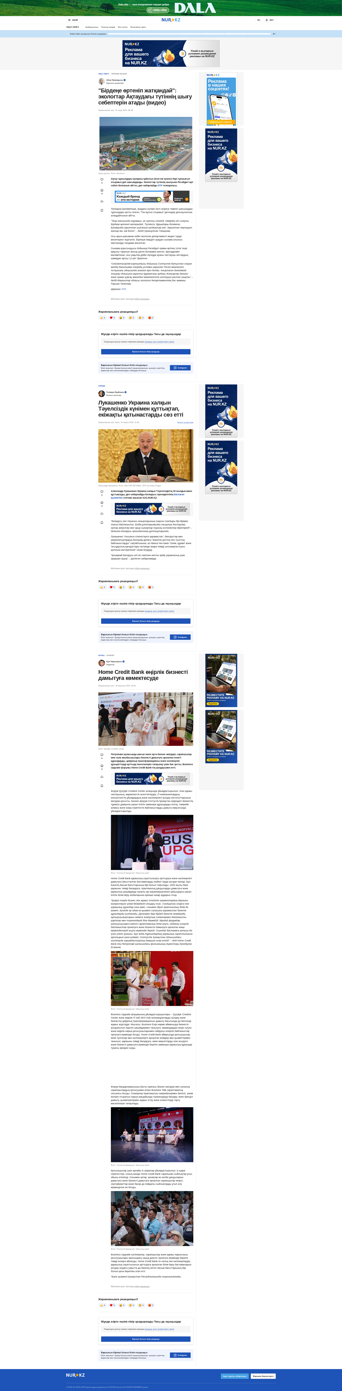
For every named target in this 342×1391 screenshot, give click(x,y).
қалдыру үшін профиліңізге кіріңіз (159, 342)
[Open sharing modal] (102, 201)
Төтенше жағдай (108, 27)
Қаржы (101, 655)
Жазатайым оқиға (138, 27)
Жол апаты (123, 27)
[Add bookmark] (102, 210)
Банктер (110, 655)
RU (258, 20)
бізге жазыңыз (142, 299)
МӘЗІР (75, 20)
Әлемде (101, 386)
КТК (160, 185)
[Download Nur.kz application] (171, 8)
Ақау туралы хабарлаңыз (235, 1376)
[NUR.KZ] (171, 20)
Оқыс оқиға (72, 27)
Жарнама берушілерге (263, 1376)
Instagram (182, 368)
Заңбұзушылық (91, 27)
